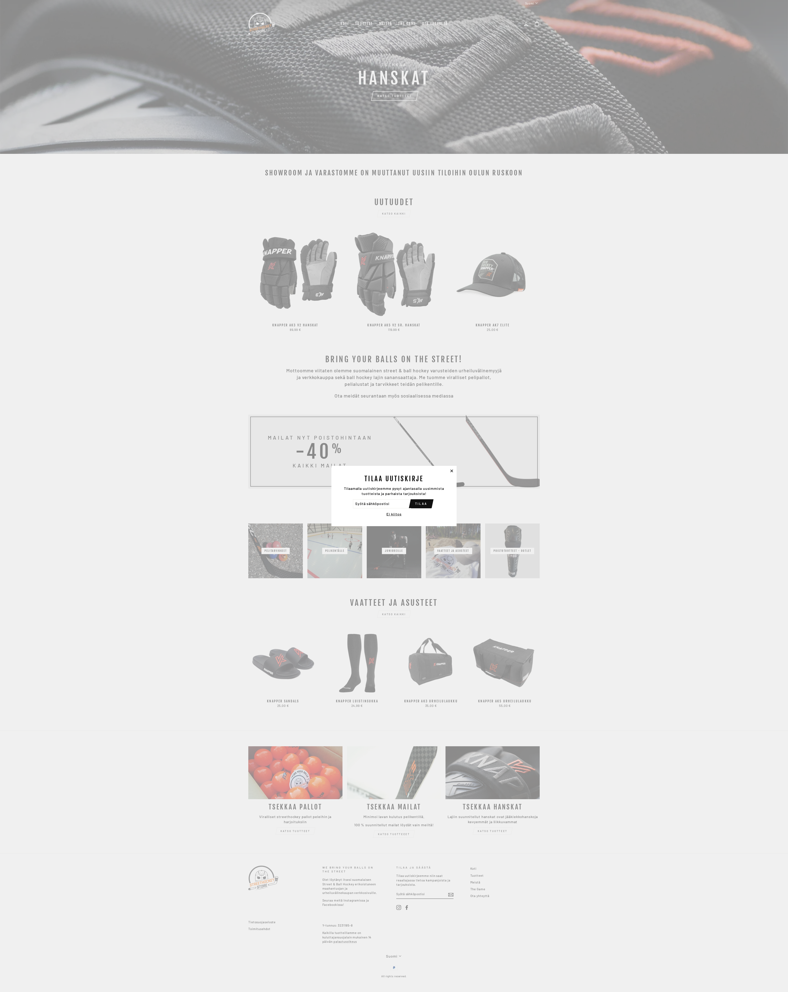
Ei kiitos (393, 514)
